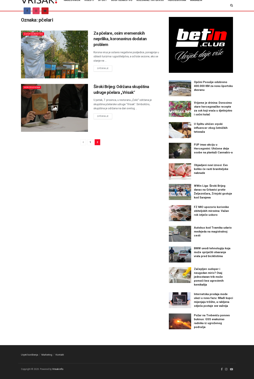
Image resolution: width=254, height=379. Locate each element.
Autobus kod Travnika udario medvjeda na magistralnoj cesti (213, 231)
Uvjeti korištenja (29, 354)
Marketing (46, 354)
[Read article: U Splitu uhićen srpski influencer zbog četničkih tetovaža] (180, 130)
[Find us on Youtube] (45, 10)
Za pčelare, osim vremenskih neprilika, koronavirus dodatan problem (120, 39)
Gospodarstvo (33, 34)
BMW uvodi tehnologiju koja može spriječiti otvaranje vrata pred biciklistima (212, 252)
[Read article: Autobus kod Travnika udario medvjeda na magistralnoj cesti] (180, 234)
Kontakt (60, 354)
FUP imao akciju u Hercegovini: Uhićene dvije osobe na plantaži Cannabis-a (213, 148)
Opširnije (104, 68)
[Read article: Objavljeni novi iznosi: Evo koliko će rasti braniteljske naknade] (180, 171)
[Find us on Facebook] (27, 10)
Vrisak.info (57, 369)
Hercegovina (32, 87)
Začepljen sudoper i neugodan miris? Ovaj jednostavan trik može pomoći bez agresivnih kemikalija (209, 276)
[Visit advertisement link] (201, 45)
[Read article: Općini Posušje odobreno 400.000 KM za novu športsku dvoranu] (180, 88)
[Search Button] (231, 5)
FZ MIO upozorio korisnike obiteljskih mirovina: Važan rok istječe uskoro (211, 210)
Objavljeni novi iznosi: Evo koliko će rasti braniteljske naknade (211, 169)
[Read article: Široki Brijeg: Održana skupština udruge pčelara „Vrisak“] (54, 108)
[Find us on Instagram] (36, 10)
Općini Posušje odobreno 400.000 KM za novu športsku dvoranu (213, 86)
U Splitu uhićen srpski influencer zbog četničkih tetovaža (211, 127)
